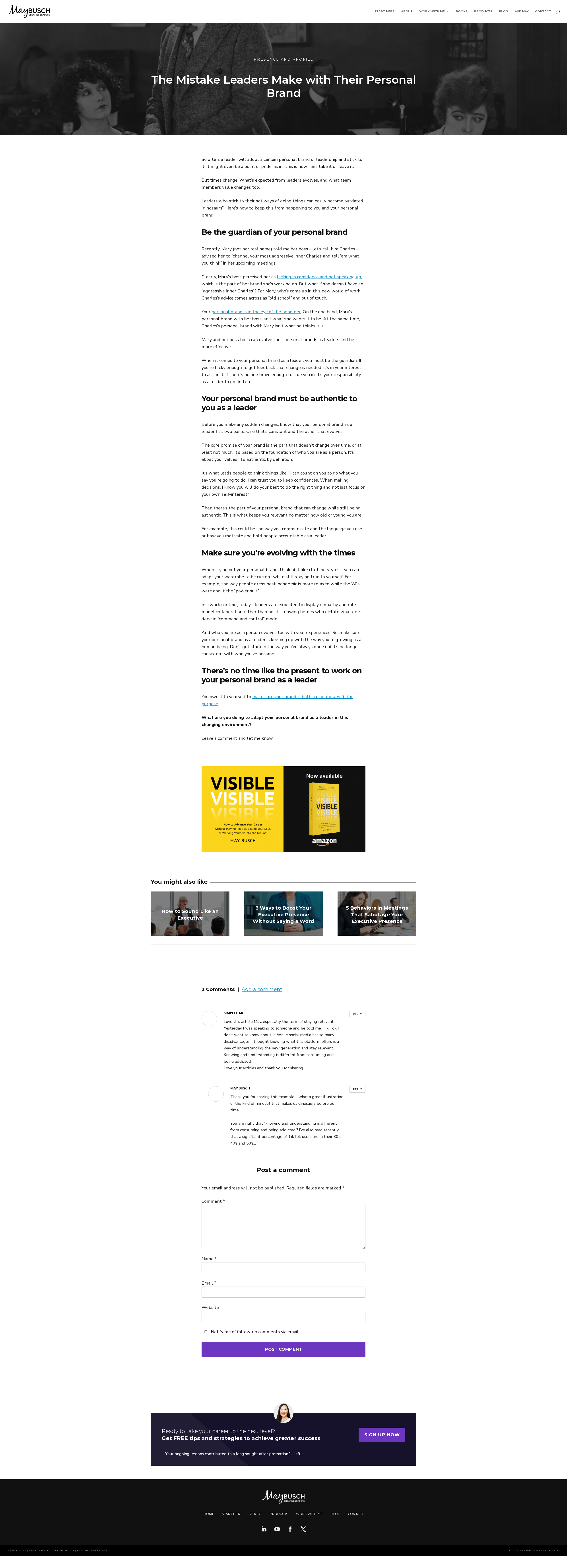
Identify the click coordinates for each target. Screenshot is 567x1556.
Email (209, 1283)
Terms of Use (16, 1550)
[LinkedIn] (264, 1529)
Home (209, 1514)
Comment (213, 1201)
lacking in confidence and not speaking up (319, 277)
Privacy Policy (40, 1550)
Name (209, 1259)
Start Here (384, 11)
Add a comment (262, 989)
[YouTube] (277, 1529)
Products (483, 11)
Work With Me (432, 11)
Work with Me (309, 1514)
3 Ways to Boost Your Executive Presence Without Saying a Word (283, 914)
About (407, 11)
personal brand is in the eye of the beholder (256, 312)
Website (210, 1307)
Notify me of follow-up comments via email (254, 1332)
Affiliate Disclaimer (92, 1550)
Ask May (521, 11)
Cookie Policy (64, 1550)
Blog (503, 11)
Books (462, 11)
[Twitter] (303, 1529)
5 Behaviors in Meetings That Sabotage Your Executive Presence (377, 914)
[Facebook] (290, 1529)
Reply (357, 1014)
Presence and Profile (283, 59)
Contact (543, 11)
